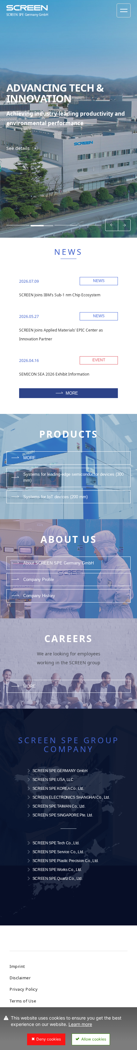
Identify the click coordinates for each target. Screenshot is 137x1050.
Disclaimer (20, 978)
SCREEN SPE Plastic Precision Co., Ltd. (65, 861)
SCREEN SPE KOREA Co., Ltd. (58, 788)
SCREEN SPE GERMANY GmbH (60, 771)
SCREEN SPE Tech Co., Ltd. (56, 843)
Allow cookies (93, 1039)
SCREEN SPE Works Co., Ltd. (57, 869)
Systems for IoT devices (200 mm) (55, 496)
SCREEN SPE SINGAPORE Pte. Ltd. (62, 815)
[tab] (17, 225)
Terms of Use (23, 1001)
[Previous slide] (111, 225)
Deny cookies (48, 1039)
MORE (72, 393)
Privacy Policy (24, 989)
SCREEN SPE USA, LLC (53, 779)
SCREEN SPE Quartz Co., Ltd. (57, 878)
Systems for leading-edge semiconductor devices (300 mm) (73, 477)
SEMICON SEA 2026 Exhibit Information (54, 374)
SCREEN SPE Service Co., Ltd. (58, 852)
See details (18, 148)
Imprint (17, 966)
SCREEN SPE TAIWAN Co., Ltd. (58, 806)
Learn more (80, 1024)
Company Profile (38, 579)
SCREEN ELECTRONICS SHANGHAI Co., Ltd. (71, 797)
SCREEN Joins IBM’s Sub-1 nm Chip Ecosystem (59, 295)
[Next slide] (124, 225)
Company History (39, 595)
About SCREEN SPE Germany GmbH (58, 563)
